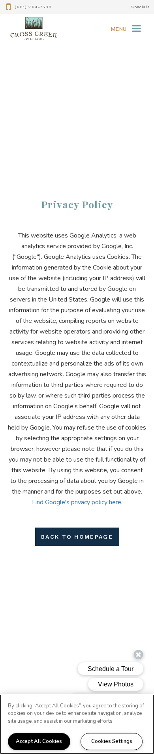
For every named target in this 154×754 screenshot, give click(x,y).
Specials (140, 7)
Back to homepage (77, 536)
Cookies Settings (111, 741)
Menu (118, 29)
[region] (77, 724)
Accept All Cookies (39, 741)
